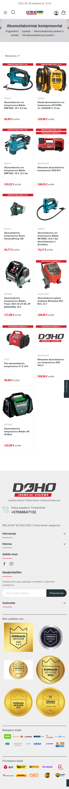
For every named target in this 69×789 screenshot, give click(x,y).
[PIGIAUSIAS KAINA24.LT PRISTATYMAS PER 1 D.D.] (51, 143)
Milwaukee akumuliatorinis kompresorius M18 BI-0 (51, 169)
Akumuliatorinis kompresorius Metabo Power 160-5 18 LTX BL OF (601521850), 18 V (17, 302)
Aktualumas (13, 56)
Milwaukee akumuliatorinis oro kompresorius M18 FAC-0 (51, 362)
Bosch (7, 229)
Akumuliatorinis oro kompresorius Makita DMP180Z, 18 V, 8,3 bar (15, 105)
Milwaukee (43, 164)
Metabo (8, 294)
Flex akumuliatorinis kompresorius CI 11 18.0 (16, 365)
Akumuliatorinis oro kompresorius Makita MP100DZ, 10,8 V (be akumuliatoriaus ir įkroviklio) (48, 239)
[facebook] (4, 564)
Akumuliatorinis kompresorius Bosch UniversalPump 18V (14, 236)
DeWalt (41, 98)
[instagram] (11, 564)
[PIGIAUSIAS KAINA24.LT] (51, 274)
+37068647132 (23, 512)
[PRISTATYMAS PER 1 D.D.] (18, 78)
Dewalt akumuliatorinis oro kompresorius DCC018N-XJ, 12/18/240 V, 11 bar (51, 105)
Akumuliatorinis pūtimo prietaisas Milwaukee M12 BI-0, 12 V (50, 301)
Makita (7, 98)
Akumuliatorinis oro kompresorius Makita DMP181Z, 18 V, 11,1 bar (16, 170)
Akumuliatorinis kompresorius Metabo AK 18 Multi (16, 431)
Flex (6, 359)
